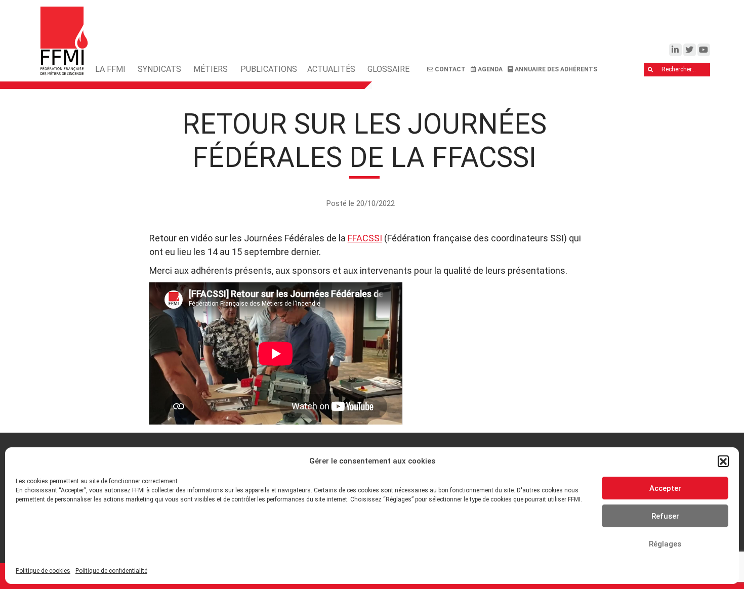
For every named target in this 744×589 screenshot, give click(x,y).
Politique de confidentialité (111, 570)
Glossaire (388, 69)
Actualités (331, 69)
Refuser (665, 516)
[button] (723, 461)
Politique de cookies (43, 570)
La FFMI (110, 69)
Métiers (210, 69)
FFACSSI (365, 238)
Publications (268, 69)
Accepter (665, 488)
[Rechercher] (650, 70)
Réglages (665, 544)
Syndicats (159, 69)
